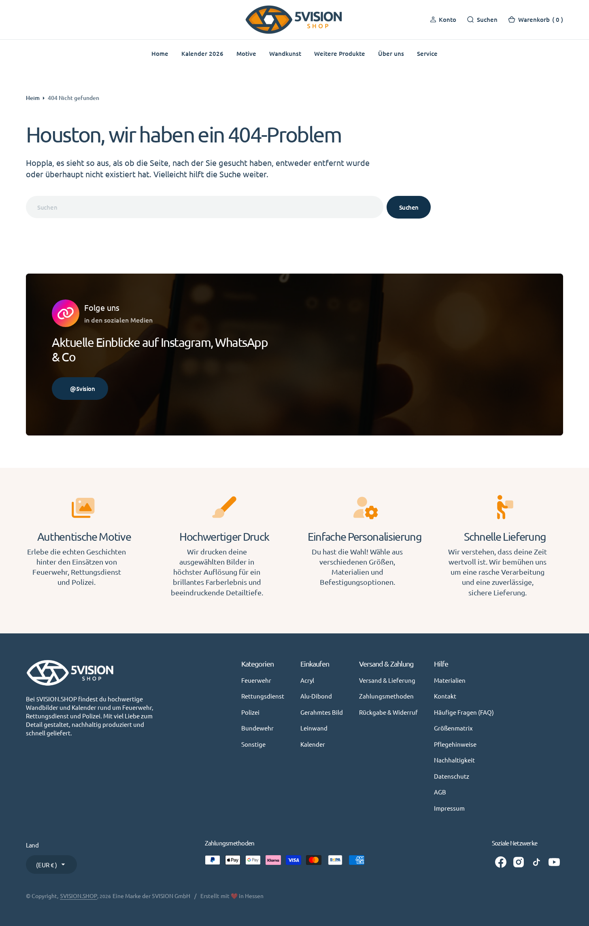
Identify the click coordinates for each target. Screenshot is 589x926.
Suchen (409, 207)
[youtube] (554, 862)
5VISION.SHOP (78, 895)
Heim (33, 98)
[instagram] (518, 862)
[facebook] (501, 862)
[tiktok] (536, 862)
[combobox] (204, 207)
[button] (535, 19)
